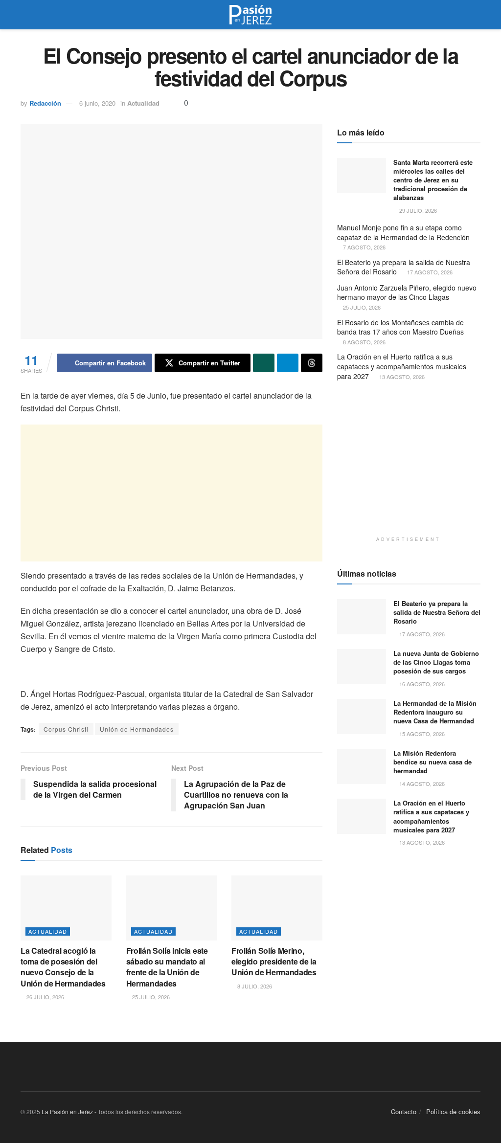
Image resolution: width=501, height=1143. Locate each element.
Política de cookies (453, 1111)
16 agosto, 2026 (421, 684)
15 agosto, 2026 (421, 734)
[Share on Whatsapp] (263, 363)
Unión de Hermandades (137, 729)
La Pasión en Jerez (67, 1111)
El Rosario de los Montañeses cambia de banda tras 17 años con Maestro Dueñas (400, 327)
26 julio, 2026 (44, 997)
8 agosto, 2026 (364, 342)
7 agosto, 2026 (364, 247)
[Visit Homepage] (250, 14)
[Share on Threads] (311, 363)
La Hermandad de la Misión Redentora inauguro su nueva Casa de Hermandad (435, 711)
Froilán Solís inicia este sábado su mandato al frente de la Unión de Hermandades (167, 967)
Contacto (403, 1111)
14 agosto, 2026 (421, 783)
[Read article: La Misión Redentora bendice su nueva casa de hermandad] (361, 766)
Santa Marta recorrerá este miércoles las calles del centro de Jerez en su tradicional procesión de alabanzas (433, 179)
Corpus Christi (66, 729)
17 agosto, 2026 (429, 272)
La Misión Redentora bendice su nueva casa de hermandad (432, 761)
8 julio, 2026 (254, 986)
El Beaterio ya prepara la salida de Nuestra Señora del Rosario (403, 267)
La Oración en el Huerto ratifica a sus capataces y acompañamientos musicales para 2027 (401, 366)
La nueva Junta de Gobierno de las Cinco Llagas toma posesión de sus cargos (436, 662)
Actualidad (143, 103)
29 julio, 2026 (417, 210)
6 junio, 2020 (97, 103)
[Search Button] (476, 14)
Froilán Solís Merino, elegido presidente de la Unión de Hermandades (274, 961)
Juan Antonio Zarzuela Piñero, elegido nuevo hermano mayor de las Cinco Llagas (407, 292)
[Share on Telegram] (287, 363)
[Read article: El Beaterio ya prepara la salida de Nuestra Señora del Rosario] (361, 616)
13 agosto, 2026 (401, 377)
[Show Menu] (25, 14)
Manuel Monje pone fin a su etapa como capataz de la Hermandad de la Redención (403, 232)
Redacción (45, 103)
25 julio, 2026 (150, 997)
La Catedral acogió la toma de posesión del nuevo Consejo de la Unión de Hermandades (63, 967)
